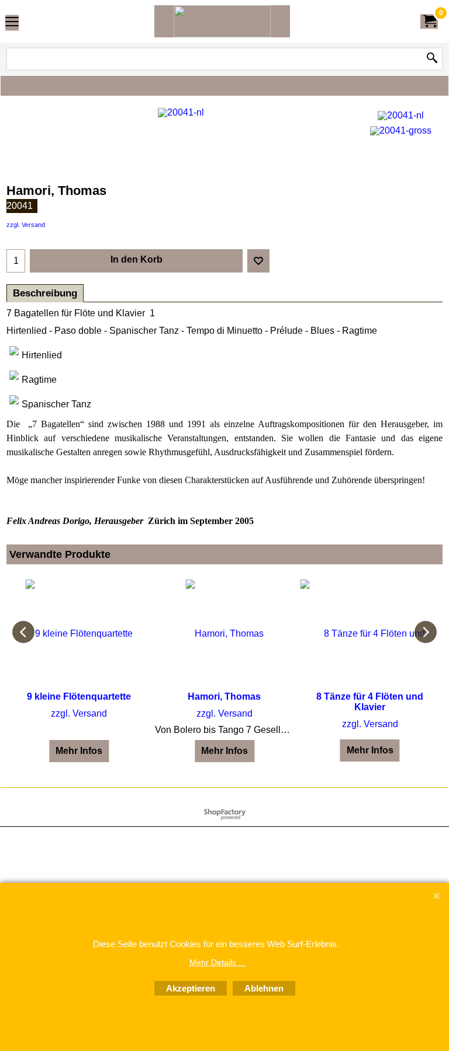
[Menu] (12, 22)
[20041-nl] (401, 114)
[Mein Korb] (429, 21)
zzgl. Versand (25, 224)
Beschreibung (45, 293)
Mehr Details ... (217, 962)
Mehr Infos (79, 751)
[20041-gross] (401, 129)
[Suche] (432, 59)
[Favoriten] (258, 261)
